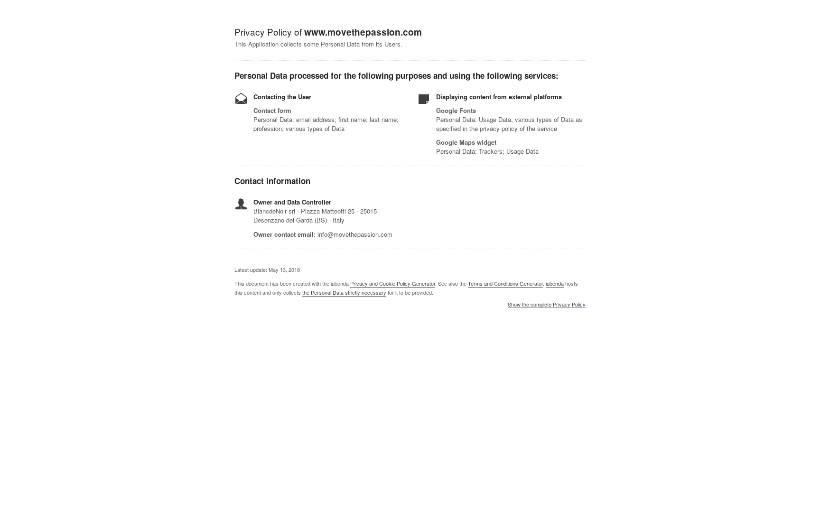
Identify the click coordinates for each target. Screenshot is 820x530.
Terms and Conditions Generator (505, 283)
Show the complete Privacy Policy (547, 304)
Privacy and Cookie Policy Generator (392, 283)
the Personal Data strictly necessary (344, 292)
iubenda (555, 283)
